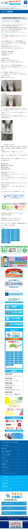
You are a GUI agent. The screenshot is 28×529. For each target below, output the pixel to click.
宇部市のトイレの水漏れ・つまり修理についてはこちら (15, 196)
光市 (6, 236)
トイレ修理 (4, 477)
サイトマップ (5, 470)
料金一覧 (4, 448)
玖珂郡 (15, 240)
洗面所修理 (4, 486)
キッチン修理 (5, 480)
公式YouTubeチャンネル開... (11, 380)
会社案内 (4, 464)
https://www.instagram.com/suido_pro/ (10, 220)
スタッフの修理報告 (22, 6)
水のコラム (4, 457)
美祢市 (5, 238)
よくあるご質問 (6, 454)
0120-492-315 (12, 500)
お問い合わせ (5, 467)
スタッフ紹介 (5, 461)
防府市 (15, 232)
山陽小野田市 (6, 240)
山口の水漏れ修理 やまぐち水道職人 (8, 6)
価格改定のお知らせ (10, 385)
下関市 (5, 229)
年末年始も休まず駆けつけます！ (13, 389)
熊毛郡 (5, 242)
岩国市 (15, 234)
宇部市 (15, 229)
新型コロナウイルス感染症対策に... (13, 394)
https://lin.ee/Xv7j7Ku (6, 214)
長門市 (9, 359)
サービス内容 (5, 445)
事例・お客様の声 (6, 451)
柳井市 (15, 236)
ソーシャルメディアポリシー (9, 473)
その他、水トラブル (7, 489)
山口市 (5, 232)
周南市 (15, 238)
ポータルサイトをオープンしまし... (13, 376)
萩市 (18, 357)
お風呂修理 (4, 483)
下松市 (5, 234)
